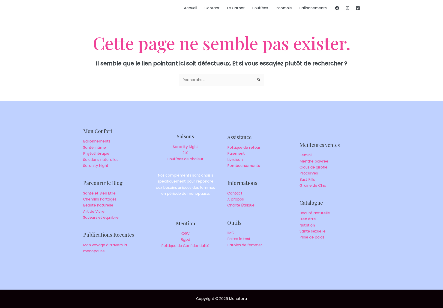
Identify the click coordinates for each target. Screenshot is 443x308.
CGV (185, 233)
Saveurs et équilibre (101, 217)
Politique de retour (243, 147)
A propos (235, 199)
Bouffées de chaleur (185, 159)
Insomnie (283, 8)
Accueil (190, 8)
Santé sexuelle (312, 231)
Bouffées (260, 8)
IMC (230, 232)
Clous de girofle (313, 167)
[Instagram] (347, 8)
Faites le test (239, 238)
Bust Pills (307, 179)
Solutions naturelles (100, 159)
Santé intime (94, 147)
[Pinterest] (358, 8)
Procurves (308, 173)
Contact (212, 8)
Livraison (235, 159)
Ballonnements (313, 8)
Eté (186, 152)
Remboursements (243, 165)
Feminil (305, 155)
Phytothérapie (96, 153)
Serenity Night (95, 165)
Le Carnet (236, 8)
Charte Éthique (240, 205)
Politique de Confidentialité (185, 245)
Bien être (307, 219)
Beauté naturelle (98, 205)
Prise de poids (311, 237)
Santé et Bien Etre (99, 193)
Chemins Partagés (100, 199)
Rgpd (185, 239)
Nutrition (307, 225)
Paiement (236, 153)
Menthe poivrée (313, 161)
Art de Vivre (94, 211)
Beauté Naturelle (314, 213)
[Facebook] (337, 8)
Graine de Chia (312, 185)
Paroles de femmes (245, 245)
